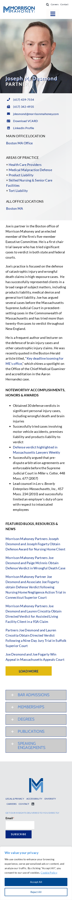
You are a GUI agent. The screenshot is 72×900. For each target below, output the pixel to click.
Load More (28, 671)
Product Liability (21, 175)
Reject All (36, 891)
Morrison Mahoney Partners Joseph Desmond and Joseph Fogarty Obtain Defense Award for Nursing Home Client (35, 544)
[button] (47, 4)
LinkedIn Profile (23, 128)
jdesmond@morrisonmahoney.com (36, 114)
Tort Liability (18, 191)
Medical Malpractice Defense (30, 170)
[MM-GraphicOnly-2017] (36, 780)
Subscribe (18, 834)
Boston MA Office (19, 143)
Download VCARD (25, 121)
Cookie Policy (49, 872)
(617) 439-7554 (23, 99)
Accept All (36, 881)
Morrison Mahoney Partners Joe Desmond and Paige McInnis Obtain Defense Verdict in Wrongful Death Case (35, 563)
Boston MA (14, 208)
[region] (36, 873)
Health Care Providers (25, 165)
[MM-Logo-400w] (19, 8)
